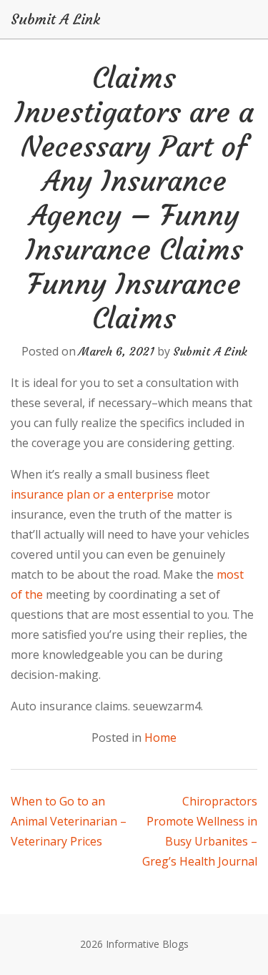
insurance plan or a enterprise (92, 494)
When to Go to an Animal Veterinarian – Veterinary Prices (68, 821)
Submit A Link (55, 19)
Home (160, 737)
